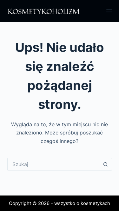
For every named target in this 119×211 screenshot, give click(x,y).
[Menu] (109, 11)
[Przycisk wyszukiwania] (105, 164)
